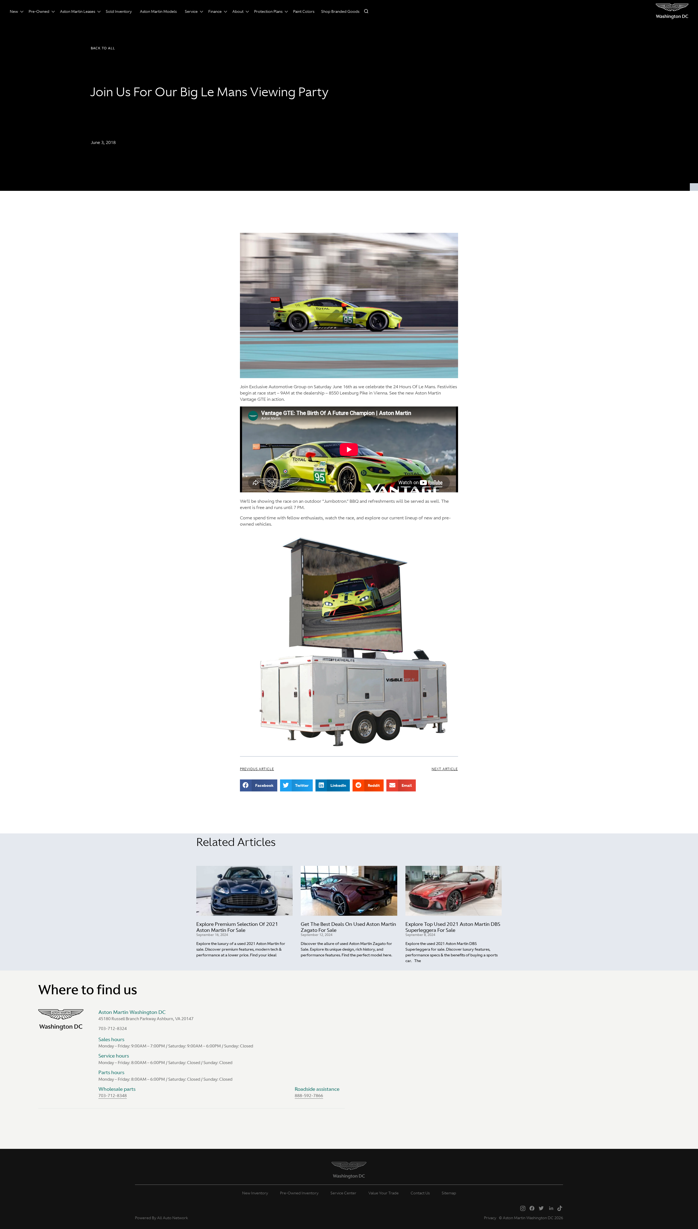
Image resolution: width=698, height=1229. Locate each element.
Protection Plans (268, 11)
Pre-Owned (39, 11)
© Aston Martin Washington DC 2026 (531, 1217)
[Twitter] (541, 1208)
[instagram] (522, 1208)
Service (191, 11)
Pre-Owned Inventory (299, 1193)
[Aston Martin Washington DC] (672, 11)
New (14, 11)
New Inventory (255, 1193)
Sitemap (449, 1193)
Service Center (343, 1193)
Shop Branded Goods (340, 11)
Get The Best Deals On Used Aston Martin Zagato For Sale (348, 927)
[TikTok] (559, 1208)
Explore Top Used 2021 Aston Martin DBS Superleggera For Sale (452, 927)
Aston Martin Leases (77, 11)
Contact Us (420, 1193)
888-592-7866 (309, 1095)
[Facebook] (532, 1208)
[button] (103, 48)
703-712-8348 (112, 1095)
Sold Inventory (119, 11)
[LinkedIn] (550, 1208)
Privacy (490, 1217)
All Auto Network (172, 1217)
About (237, 11)
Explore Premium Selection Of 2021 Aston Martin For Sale (237, 927)
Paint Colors (303, 11)
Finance (215, 11)
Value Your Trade (383, 1193)
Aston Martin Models (158, 11)
